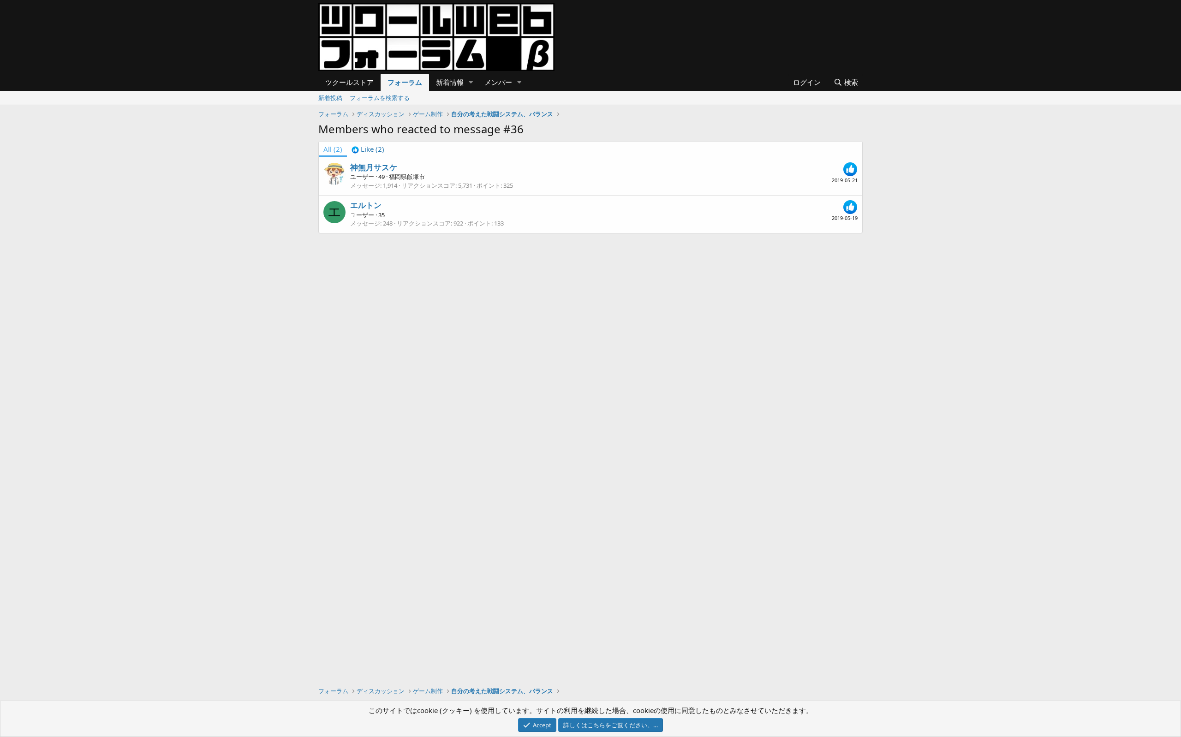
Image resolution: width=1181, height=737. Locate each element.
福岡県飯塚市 (407, 176)
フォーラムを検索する (380, 98)
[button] (471, 82)
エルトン (366, 205)
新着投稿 (330, 98)
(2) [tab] (332, 149)
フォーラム (405, 82)
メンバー (498, 82)
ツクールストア (349, 82)
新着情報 (450, 82)
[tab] (368, 149)
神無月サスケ (373, 167)
